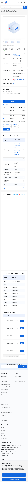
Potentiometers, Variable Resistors (8, 11)
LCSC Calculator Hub (20, 381)
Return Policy (4, 404)
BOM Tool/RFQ (18, 376)
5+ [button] (3, 110)
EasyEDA (3, 428)
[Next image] (24, 42)
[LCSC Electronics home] (10, 2)
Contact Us (4, 379)
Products (7, 10)
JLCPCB (3, 430)
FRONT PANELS (4, 438)
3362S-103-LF (10, 328)
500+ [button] (4, 119)
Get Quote (6, 129)
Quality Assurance (5, 384)
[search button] (25, 7)
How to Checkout (5, 407)
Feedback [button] (3, 415)
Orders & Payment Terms (7, 410)
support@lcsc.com (9, 449)
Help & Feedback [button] (7, 188)
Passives (13, 10)
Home (2, 10)
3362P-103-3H (10, 320)
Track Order (4, 402)
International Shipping (6, 412)
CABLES (3, 435)
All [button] (22, 136)
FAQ (2, 418)
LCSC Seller (4, 381)
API (15, 379)
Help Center (4, 420)
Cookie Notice (4, 392)
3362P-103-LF (10, 335)
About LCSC (4, 376)
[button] (2, 2)
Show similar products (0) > (18, 188)
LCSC (2, 433)
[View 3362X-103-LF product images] (14, 27)
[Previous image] (3, 42)
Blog (2, 395)
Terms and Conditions (6, 387)
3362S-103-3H (10, 350)
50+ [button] (4, 113)
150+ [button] (4, 116)
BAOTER (15, 54)
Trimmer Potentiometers (6, 13)
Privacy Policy (4, 389)
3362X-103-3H (10, 343)
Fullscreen (15, 194)
